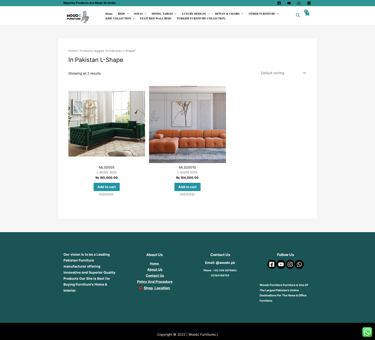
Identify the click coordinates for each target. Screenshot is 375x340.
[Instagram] (309, 3)
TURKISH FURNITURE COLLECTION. (201, 18)
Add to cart (106, 187)
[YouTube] (289, 3)
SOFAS (138, 14)
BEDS (121, 14)
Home (108, 14)
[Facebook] (279, 3)
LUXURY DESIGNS (194, 14)
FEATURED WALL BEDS (155, 18)
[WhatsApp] (299, 3)
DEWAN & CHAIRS (227, 14)
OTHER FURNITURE (262, 14)
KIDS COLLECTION (118, 18)
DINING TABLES (162, 14)
